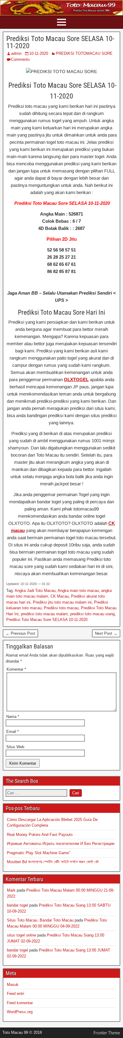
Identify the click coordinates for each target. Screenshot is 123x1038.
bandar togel (17, 905)
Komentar (16, 669)
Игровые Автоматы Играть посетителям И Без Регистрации (60, 843)
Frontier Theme (106, 1033)
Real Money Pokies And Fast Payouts (40, 834)
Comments (20, 59)
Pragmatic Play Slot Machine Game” (38, 853)
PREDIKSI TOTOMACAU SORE (84, 53)
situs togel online (21, 935)
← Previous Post (20, 633)
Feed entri (15, 993)
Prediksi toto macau (61, 608)
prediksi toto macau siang (92, 614)
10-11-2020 (38, 53)
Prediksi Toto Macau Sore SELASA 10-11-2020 (60, 42)
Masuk (13, 984)
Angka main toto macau (78, 590)
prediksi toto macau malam (44, 614)
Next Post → (106, 633)
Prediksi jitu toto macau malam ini (62, 602)
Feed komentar (20, 1003)
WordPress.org (20, 1012)
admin (16, 53)
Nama (12, 716)
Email (12, 731)
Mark (11, 890)
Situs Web (15, 747)
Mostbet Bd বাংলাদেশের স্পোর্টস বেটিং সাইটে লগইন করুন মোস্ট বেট (53, 862)
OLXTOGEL (76, 379)
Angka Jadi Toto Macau (35, 590)
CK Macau (59, 596)
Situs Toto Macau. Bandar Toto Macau (40, 920)
